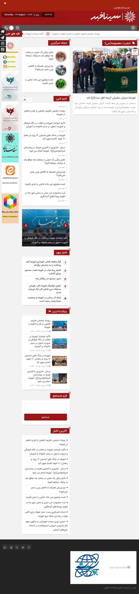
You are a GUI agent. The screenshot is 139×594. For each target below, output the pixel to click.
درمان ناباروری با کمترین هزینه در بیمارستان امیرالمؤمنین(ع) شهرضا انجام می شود (44, 149)
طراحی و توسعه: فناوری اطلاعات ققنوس (120, 587)
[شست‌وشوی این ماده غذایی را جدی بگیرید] (46, 83)
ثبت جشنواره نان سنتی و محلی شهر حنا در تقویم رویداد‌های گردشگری (45, 194)
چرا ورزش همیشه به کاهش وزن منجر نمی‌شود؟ (47, 173)
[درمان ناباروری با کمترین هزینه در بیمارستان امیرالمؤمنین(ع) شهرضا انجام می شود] (46, 378)
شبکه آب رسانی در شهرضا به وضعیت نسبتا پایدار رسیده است (44, 299)
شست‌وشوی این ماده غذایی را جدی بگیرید (45, 184)
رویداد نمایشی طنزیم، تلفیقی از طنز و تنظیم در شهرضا (86, 34)
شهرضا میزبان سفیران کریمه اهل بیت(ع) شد (111, 98)
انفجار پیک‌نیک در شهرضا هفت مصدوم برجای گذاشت (43, 271)
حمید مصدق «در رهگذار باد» (48, 278)
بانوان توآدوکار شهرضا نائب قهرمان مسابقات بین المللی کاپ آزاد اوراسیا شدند (45, 289)
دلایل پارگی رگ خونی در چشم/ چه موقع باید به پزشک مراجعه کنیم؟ (44, 161)
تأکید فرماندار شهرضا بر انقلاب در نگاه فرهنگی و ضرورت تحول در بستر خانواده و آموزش (44, 124)
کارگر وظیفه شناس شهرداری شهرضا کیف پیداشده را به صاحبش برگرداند (43, 263)
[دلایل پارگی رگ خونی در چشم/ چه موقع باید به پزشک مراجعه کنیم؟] (46, 56)
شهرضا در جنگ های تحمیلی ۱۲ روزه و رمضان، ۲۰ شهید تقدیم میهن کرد (43, 137)
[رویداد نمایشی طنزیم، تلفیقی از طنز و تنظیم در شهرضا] (46, 326)
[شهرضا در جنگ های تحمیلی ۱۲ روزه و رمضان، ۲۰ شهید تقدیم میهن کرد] (46, 361)
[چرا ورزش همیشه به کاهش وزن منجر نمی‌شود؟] (46, 70)
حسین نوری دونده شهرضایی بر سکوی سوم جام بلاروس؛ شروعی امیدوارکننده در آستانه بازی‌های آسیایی (47, 525)
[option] (45, 112)
